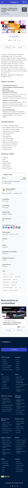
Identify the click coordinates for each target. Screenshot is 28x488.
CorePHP (4, 384)
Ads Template (19, 412)
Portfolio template (20, 421)
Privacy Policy (19, 463)
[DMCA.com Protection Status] (14, 476)
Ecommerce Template (21, 440)
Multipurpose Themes (7, 424)
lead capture (6, 284)
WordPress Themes (6, 396)
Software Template (20, 410)
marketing (13, 284)
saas (16, 287)
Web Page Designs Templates (20, 404)
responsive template (8, 287)
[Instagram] (15, 486)
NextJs (17, 367)
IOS (3, 471)
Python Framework (20, 379)
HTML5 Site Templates (18, 396)
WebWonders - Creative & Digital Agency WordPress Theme (12, 323)
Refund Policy (19, 467)
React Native (5, 463)
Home (2, 5)
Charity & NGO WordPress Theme (6, 399)
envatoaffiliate (6, 14)
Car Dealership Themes (7, 405)
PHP (6, 5)
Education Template (6, 365)
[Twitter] (12, 486)
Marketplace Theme (6, 428)
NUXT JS (18, 361)
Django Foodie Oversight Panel (19, 381)
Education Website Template (20, 424)
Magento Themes (6, 437)
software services (13, 290)
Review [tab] (14, 47)
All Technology (19, 469)
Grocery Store (5, 432)
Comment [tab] (20, 47)
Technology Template (7, 369)
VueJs (17, 359)
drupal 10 (15, 279)
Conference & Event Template (20, 407)
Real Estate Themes (6, 407)
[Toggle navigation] (3, 2)
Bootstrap (4, 359)
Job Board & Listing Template (20, 390)
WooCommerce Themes (5, 419)
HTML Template (5, 357)
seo (20, 287)
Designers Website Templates (20, 400)
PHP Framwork (5, 388)
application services (8, 276)
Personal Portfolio (6, 367)
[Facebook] (10, 486)
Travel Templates (20, 444)
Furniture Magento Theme (6, 450)
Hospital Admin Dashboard (19, 448)
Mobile (3, 459)
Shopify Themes (19, 419)
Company (17, 459)
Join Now (14, 349)
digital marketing (7, 279)
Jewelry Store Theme (7, 430)
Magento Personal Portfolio (6, 453)
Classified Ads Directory (5, 381)
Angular (18, 369)
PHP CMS (11, 5)
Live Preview (15, 36)
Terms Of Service (20, 465)
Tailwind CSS (5, 363)
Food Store (18, 430)
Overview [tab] (8, 47)
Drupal (15, 5)
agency (5, 274)
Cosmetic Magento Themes (6, 446)
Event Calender (5, 379)
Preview (20, 330)
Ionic (3, 469)
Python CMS (19, 377)
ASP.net (17, 437)
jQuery (17, 363)
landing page (14, 282)
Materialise (4, 361)
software (5, 290)
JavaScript (18, 357)
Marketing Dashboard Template (21, 452)
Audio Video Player (20, 414)
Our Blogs (18, 461)
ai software (11, 274)
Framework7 (5, 461)
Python (17, 374)
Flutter (3, 467)
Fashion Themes (6, 440)
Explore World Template (7, 409)
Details (9, 330)
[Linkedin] (17, 486)
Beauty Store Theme (7, 442)
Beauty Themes (19, 426)
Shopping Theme (6, 444)
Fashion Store (5, 426)
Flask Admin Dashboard (21, 384)
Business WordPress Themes (7, 402)
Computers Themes (6, 411)
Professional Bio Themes (19, 387)
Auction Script (5, 377)
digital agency (18, 276)
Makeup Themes (6, 422)
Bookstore (18, 432)
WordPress (14, 320)
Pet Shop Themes (20, 428)
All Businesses (19, 471)
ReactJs (18, 365)
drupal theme (6, 282)
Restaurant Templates (21, 442)
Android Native (5, 465)
